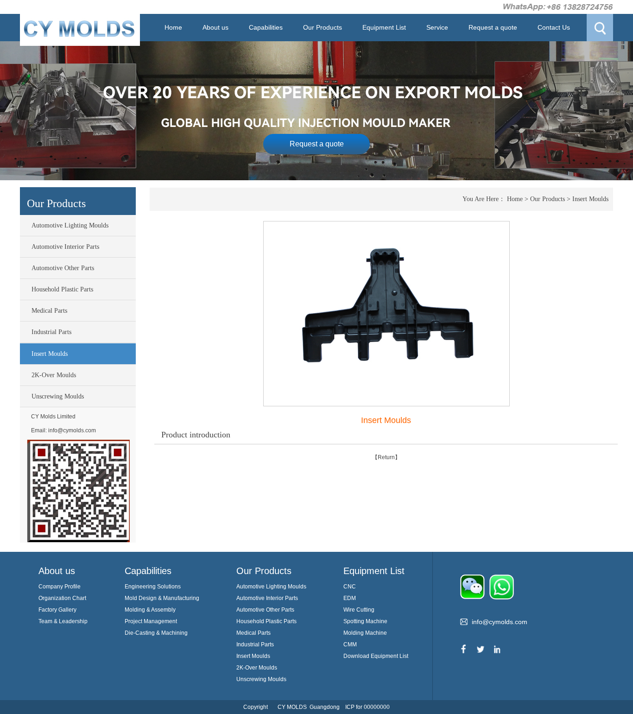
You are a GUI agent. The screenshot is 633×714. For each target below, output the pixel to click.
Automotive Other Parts (63, 268)
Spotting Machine (365, 621)
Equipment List (384, 27)
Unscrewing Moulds (58, 396)
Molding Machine (365, 633)
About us (215, 27)
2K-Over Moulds (54, 375)
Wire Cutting (358, 610)
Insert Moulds (50, 353)
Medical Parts (49, 310)
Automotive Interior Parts (65, 246)
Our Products (322, 27)
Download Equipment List (375, 656)
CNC (349, 586)
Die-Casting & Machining (156, 633)
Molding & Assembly (150, 610)
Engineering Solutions (153, 586)
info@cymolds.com (72, 430)
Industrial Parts (51, 332)
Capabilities (266, 27)
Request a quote (492, 27)
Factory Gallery (57, 610)
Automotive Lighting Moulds (70, 225)
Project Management (151, 621)
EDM (349, 598)
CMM (350, 644)
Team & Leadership (63, 621)
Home (173, 27)
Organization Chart (62, 598)
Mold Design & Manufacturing (162, 598)
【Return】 (386, 457)
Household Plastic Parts (62, 289)
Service (437, 27)
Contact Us (554, 27)
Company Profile (59, 586)
